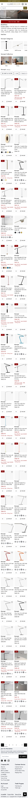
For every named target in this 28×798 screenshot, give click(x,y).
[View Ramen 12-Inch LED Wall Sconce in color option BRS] (8, 152)
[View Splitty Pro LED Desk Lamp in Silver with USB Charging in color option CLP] (4, 731)
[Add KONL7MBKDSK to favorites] (25, 107)
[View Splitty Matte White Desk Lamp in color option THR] (23, 701)
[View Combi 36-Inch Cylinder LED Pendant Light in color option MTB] (2, 180)
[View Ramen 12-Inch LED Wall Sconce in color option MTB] (2, 152)
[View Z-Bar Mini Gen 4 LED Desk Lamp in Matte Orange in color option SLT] (21, 569)
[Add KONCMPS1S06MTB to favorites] (12, 305)
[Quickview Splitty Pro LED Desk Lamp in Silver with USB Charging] (2, 736)
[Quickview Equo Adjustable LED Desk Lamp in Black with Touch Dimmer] (16, 271)
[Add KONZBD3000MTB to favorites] (25, 602)
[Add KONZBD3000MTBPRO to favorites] (25, 525)
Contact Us (3, 769)
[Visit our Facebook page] (5, 761)
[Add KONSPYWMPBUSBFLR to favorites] (12, 417)
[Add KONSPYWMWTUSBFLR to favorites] (12, 472)
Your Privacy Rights (5, 780)
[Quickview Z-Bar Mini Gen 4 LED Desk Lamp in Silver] (2, 596)
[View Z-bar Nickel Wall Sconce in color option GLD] (21, 232)
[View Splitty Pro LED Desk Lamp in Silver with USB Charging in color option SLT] (10, 731)
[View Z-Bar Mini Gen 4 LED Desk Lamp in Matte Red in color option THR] (10, 569)
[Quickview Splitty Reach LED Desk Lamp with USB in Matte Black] (2, 706)
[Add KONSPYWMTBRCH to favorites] (12, 683)
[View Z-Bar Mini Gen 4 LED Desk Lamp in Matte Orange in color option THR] (23, 569)
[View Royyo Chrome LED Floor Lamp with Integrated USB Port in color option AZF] (8, 268)
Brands (7, 11)
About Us (3, 767)
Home (2, 11)
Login (2, 786)
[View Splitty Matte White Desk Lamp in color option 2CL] (17, 701)
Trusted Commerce (5, 772)
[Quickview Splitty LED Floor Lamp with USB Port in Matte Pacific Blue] (2, 438)
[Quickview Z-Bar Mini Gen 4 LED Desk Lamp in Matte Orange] (16, 572)
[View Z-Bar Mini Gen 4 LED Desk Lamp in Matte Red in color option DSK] (2, 569)
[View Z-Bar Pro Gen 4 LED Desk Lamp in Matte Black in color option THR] (23, 542)
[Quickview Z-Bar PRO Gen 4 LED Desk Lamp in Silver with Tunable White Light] (2, 546)
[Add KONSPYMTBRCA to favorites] (12, 652)
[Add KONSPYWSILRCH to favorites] (25, 652)
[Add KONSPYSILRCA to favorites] (12, 217)
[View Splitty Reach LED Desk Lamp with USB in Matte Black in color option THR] (6, 703)
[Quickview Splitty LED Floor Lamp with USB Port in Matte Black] (2, 518)
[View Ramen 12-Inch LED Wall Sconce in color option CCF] (10, 152)
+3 (12, 237)
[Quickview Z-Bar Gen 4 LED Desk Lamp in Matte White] (2, 646)
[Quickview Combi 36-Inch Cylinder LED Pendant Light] (2, 183)
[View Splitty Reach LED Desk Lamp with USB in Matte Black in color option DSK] (2, 703)
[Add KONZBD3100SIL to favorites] (12, 579)
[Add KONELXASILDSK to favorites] (12, 189)
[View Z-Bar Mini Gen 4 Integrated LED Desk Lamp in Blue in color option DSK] (15, 354)
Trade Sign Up (18, 786)
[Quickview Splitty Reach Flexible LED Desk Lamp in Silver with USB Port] (16, 676)
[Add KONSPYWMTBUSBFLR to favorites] (12, 497)
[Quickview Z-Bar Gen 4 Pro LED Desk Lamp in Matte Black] (16, 621)
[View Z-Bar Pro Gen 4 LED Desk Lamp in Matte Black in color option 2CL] (17, 542)
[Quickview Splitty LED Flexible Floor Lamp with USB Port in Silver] (16, 491)
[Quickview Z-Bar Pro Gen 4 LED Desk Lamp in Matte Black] (16, 546)
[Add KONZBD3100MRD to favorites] (12, 552)
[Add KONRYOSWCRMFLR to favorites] (12, 246)
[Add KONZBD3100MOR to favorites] (25, 552)
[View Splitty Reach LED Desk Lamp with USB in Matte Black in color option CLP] (4, 703)
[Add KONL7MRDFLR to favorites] (12, 277)
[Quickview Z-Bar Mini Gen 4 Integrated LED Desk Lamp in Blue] (16, 359)
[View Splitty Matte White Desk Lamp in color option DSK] (15, 701)
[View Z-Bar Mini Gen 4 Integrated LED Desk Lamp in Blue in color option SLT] (21, 354)
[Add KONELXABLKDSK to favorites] (25, 246)
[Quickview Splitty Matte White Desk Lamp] (16, 706)
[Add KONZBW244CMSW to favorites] (25, 217)
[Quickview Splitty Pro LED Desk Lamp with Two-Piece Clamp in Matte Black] (16, 736)
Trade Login (17, 788)
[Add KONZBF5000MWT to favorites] (25, 392)
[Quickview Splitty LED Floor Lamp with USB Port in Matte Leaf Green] (2, 466)
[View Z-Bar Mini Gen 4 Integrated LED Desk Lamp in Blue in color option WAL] (19, 354)
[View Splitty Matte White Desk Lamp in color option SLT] (21, 701)
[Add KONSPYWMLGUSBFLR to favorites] (12, 444)
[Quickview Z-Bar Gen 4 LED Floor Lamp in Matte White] (16, 411)
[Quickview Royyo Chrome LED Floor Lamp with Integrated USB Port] (2, 271)
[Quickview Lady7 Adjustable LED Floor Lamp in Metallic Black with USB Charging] (2, 129)
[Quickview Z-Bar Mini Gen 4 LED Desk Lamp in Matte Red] (2, 572)
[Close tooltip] (25, 789)
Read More (3, 34)
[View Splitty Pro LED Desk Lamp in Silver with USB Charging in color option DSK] (2, 731)
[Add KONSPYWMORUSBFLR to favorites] (25, 444)
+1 (12, 268)
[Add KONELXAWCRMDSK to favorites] (25, 365)
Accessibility (3, 774)
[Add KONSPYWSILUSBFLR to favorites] (25, 472)
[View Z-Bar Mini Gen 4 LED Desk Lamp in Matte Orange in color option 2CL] (17, 569)
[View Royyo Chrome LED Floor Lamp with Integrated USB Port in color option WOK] (6, 268)
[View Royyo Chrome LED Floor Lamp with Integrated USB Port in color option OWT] (4, 268)
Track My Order (4, 788)
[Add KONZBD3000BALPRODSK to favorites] (25, 627)
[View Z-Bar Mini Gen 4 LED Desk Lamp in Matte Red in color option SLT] (8, 569)
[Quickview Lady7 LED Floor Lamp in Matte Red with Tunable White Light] (2, 299)
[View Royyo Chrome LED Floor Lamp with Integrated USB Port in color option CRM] (2, 268)
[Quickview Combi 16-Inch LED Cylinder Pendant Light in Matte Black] (2, 359)
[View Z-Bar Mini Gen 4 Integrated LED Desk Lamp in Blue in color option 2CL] (17, 354)
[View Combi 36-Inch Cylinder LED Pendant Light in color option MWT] (4, 180)
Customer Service (19, 767)
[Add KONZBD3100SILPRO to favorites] (25, 497)
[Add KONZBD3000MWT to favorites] (12, 627)
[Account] (22, 4)
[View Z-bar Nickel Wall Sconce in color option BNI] (19, 232)
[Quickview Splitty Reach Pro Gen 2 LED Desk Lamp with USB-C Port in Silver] (2, 240)
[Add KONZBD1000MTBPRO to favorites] (25, 161)
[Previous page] (2, 745)
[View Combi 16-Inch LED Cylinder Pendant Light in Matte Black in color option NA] (2, 355)
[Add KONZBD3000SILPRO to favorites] (12, 525)
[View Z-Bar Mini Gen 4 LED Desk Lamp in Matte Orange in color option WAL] (19, 569)
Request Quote (18, 769)
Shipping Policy (18, 772)
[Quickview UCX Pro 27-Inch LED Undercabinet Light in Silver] (16, 329)
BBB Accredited (4, 770)
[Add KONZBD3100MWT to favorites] (25, 579)
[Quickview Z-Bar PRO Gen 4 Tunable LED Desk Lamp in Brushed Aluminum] (16, 646)
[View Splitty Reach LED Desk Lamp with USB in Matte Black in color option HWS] (10, 703)
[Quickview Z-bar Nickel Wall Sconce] (16, 240)
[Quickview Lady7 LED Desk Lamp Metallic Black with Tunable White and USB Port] (16, 129)
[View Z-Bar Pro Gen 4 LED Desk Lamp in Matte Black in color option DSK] (15, 542)
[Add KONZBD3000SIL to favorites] (12, 602)
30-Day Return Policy (20, 770)
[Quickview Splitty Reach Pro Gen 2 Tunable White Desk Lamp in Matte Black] (2, 676)
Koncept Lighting (5, 26)
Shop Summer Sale (14, 1)
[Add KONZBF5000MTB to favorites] (12, 80)
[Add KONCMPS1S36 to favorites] (12, 161)
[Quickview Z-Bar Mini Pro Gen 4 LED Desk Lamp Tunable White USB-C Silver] (16, 518)
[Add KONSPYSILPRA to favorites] (12, 712)
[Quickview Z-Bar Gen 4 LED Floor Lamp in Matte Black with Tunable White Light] (2, 101)
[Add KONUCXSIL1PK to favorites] (25, 305)
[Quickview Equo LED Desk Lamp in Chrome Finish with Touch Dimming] (16, 386)
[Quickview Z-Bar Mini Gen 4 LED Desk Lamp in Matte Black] (2, 386)
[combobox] (12, 8)
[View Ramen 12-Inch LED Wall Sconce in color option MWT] (4, 152)
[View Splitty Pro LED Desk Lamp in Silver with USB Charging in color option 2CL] (6, 731)
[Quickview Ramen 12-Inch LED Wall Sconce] (2, 155)
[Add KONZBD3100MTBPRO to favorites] (25, 277)
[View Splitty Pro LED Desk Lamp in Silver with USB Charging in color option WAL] (8, 731)
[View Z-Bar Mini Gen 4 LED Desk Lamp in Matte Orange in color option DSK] (15, 569)
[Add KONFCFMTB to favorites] (25, 80)
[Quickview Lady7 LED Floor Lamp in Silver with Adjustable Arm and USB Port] (16, 211)
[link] (26, 4)
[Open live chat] (25, 794)
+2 (25, 180)
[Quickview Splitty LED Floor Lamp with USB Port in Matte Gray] (16, 438)
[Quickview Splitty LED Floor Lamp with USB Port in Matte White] (2, 491)
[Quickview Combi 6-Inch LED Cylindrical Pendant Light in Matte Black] (2, 329)
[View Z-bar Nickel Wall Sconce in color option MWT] (17, 232)
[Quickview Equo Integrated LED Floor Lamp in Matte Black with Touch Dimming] (16, 101)
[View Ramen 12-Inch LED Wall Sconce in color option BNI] (6, 152)
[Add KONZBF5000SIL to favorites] (12, 392)
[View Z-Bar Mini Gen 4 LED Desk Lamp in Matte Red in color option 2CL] (4, 569)
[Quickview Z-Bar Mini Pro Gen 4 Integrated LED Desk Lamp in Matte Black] (16, 299)
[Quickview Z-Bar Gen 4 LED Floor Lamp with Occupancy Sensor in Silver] (2, 411)
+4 (12, 152)
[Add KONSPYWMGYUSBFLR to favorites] (25, 417)
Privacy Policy (4, 776)
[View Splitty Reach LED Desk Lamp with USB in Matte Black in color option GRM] (8, 703)
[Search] (25, 8)
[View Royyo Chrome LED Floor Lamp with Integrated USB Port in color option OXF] (10, 268)
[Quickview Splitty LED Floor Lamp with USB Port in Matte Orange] (16, 466)
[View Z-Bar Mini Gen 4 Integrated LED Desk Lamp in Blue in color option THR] (23, 354)
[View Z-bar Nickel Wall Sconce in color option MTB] (15, 232)
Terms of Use (4, 778)
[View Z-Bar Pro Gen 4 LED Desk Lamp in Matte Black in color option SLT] (21, 542)
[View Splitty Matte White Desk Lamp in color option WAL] (19, 701)
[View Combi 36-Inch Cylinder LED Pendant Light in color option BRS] (6, 180)
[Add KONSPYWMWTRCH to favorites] (25, 683)
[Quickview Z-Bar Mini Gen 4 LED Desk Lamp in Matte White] (16, 596)
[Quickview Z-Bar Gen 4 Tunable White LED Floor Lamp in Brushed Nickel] (16, 155)
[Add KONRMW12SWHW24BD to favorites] (12, 135)
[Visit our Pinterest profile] (2, 761)
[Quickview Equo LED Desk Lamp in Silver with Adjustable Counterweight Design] (2, 211)
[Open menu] (2, 4)
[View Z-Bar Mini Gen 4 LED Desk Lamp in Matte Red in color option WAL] (6, 569)
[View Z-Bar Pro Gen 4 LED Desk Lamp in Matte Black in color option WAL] (19, 542)
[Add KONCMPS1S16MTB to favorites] (12, 335)
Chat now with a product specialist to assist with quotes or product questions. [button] (16, 790)
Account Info (4, 789)
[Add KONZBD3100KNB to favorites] (25, 335)
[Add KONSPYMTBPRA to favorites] (25, 712)
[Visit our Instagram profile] (8, 761)
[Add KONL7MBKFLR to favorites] (12, 107)
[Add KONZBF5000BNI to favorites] (25, 135)
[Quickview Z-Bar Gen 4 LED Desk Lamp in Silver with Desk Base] (2, 621)
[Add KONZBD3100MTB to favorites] (12, 365)
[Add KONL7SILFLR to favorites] (25, 189)
